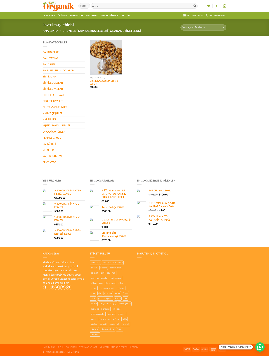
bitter (120, 283)
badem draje (115, 268)
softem (116, 319)
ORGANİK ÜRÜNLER (54, 131)
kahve (118, 298)
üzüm (119, 329)
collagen (121, 288)
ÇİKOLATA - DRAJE (53, 95)
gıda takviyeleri (105, 298)
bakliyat (94, 273)
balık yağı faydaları (99, 278)
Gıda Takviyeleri (109, 15)
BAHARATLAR (51, 52)
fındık (125, 293)
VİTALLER (48, 150)
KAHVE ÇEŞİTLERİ (53, 113)
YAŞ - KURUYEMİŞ (53, 156)
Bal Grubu (91, 15)
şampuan (95, 334)
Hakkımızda (49, 347)
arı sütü (94, 268)
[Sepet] (224, 5)
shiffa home (104, 319)
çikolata (94, 329)
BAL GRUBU (49, 64)
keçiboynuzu (125, 303)
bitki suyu (110, 283)
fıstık (93, 298)
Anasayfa (49, 15)
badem (103, 268)
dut (99, 293)
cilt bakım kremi (107, 288)
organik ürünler (98, 314)
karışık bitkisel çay (108, 303)
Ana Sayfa (50, 30)
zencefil (103, 324)
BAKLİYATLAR (51, 58)
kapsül (94, 303)
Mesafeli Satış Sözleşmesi (114, 347)
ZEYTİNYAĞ (49, 162)
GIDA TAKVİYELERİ (53, 101)
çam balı (125, 324)
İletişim (126, 15)
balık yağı (111, 273)
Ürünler (62, 15)
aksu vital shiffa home (113, 262)
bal (102, 273)
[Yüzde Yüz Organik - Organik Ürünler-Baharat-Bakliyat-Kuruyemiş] (58, 6)
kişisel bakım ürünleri (100, 309)
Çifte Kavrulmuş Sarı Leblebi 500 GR (104, 82)
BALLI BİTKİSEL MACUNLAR (58, 70)
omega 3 (116, 309)
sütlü (124, 319)
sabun (93, 319)
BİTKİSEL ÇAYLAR (53, 82)
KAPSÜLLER (49, 119)
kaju (125, 298)
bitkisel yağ (116, 278)
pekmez (111, 314)
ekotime (108, 293)
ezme (117, 293)
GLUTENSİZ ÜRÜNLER (55, 107)
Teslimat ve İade (88, 347)
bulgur (94, 288)
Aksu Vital (95, 262)
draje (93, 293)
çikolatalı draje (107, 329)
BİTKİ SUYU (49, 76)
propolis (121, 314)
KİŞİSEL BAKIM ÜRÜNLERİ (57, 125)
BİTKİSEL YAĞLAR (53, 88)
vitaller (94, 324)
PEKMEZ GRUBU (52, 137)
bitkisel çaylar (97, 283)
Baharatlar (76, 15)
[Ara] (195, 6)
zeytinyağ (114, 324)
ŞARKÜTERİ (49, 144)
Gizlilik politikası (67, 347)
